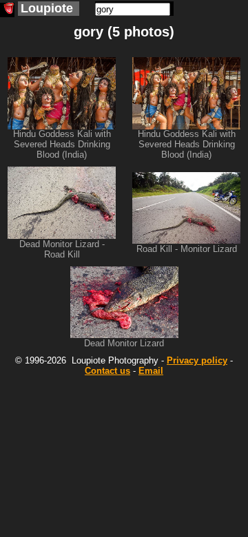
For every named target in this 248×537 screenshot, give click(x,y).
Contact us (107, 371)
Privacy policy (197, 360)
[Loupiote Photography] (7, 10)
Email (150, 371)
